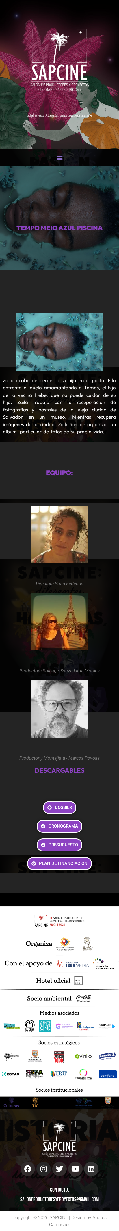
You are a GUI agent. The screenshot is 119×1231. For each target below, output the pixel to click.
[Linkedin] (91, 1169)
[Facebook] (28, 1169)
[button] (59, 157)
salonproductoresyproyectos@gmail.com (59, 1199)
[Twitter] (59, 1169)
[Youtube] (75, 1169)
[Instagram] (43, 1169)
